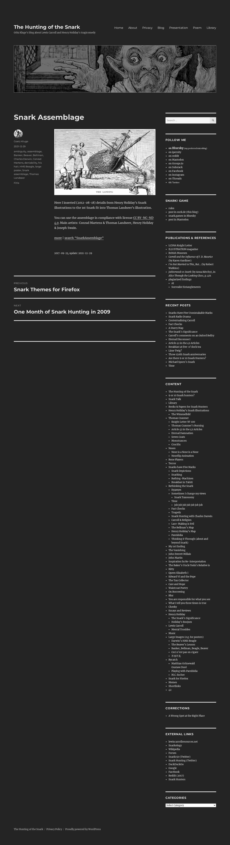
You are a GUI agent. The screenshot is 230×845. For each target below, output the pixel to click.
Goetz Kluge (21, 141)
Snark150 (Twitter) (179, 756)
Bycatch (173, 659)
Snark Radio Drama (180, 316)
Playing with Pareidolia (184, 671)
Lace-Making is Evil (182, 523)
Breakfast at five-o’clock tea (185, 346)
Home (118, 27)
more (58, 238)
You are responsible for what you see (189, 599)
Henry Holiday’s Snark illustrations (189, 410)
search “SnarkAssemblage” (84, 238)
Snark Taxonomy (184, 497)
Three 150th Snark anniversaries (187, 354)
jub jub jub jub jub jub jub (188, 504)
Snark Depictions (181, 470)
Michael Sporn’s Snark (182, 362)
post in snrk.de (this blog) (183, 212)
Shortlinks (175, 686)
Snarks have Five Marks (182, 467)
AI (172, 283)
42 (170, 689)
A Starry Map (176, 328)
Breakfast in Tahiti (182, 482)
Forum (172, 753)
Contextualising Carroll (182, 320)
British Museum (178, 253)
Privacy (147, 27)
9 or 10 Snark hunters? (181, 395)
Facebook (174, 771)
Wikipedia (174, 749)
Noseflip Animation (182, 455)
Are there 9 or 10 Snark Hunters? (187, 358)
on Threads (175, 178)
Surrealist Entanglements (186, 287)
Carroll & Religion (181, 520)
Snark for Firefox (178, 678)
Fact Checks (175, 324)
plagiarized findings (180, 279)
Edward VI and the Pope (182, 576)
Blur (171, 595)
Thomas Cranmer (179, 418)
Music (172, 633)
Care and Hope (177, 584)
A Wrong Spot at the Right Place (187, 715)
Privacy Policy (54, 829)
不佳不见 (176, 655)
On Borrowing (177, 591)
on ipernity (175, 152)
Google (173, 768)
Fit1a (16, 182)
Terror (172, 463)
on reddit (174, 155)
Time (171, 365)
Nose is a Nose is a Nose (184, 452)
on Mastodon (176, 159)
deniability (30, 162)
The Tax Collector (179, 580)
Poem (197, 27)
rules (171, 208)
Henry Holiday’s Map (183, 531)
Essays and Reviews (180, 610)
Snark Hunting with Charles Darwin (191, 516)
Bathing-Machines (182, 478)
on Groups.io (176, 163)
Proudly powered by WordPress (83, 829)
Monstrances (179, 440)
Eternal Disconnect (179, 339)
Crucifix (176, 444)
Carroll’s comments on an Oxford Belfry (191, 335)
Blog (161, 27)
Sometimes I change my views (188, 493)
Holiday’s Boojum (181, 622)
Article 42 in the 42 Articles (184, 343)
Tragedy (176, 512)
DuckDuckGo (176, 764)
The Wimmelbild (180, 414)
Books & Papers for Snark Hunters (188, 406)
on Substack (176, 167)
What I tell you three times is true (187, 603)
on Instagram (176, 174)
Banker (18, 155)
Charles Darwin (23, 158)
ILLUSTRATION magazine (183, 249)
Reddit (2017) (176, 775)
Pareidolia (177, 535)
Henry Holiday (177, 614)
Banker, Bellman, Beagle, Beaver (189, 648)
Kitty (171, 569)
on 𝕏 (174, 182)
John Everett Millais (180, 554)
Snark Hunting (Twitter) (183, 760)
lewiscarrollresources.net (183, 741)
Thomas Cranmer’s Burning (187, 425)
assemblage (34, 151)
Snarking (176, 474)
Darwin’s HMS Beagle (183, 640)
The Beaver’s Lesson (183, 644)
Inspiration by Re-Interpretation (187, 561)
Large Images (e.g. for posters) (186, 637)
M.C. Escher (178, 674)
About (132, 27)
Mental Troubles (180, 629)
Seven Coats (178, 437)
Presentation (178, 27)
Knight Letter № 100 (183, 421)
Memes (173, 682)
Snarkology (175, 745)
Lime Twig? (175, 350)
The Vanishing (177, 550)
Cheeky (173, 606)
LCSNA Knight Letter (180, 245)
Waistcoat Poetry (178, 588)
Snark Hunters (177, 779)
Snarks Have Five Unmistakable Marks (191, 312)
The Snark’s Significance (183, 331)
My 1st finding (177, 546)
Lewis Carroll (176, 625)
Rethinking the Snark (181, 486)
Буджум (176, 489)
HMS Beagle (27, 166)
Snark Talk (175, 399)
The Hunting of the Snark (47, 27)
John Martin (176, 557)
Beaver (28, 155)
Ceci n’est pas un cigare (184, 652)
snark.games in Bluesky (182, 215)
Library (211, 27)
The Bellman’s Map (182, 527)
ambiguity (20, 151)
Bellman (38, 155)
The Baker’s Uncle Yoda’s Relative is (189, 565)
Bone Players (176, 459)
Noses (172, 448)
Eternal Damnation (182, 433)
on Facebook (176, 171)
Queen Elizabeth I (178, 572)
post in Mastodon (179, 219)
